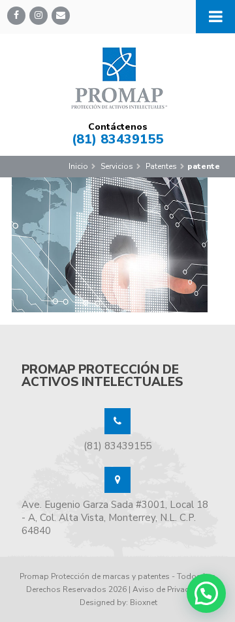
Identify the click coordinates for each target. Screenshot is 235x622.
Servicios (117, 166)
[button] (206, 593)
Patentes (161, 166)
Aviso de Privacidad (169, 589)
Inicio (78, 166)
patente (203, 166)
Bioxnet (143, 602)
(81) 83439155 (117, 139)
